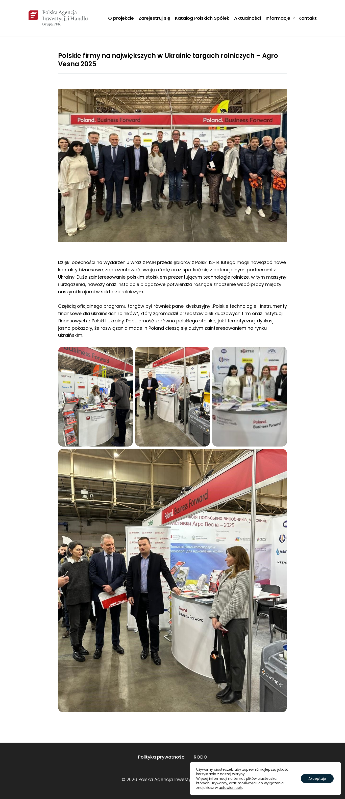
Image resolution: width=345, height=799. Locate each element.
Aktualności (247, 18)
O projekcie (121, 18)
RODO (200, 757)
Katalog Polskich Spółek (202, 18)
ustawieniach (230, 787)
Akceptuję (317, 778)
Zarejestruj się (154, 18)
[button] (294, 18)
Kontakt (308, 18)
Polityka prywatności (161, 757)
